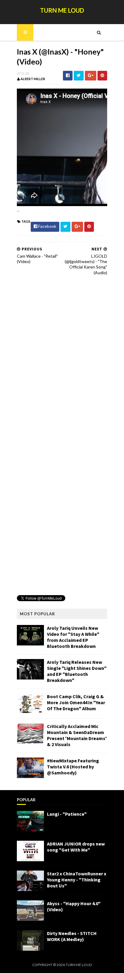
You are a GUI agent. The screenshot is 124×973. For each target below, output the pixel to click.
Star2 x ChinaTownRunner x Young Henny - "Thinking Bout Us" (76, 880)
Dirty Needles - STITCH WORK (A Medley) (72, 936)
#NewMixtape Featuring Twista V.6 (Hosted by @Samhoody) (73, 767)
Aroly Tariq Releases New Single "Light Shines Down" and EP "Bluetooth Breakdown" (77, 671)
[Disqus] (62, 356)
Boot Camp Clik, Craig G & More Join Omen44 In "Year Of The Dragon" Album (76, 702)
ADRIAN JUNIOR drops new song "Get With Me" (76, 847)
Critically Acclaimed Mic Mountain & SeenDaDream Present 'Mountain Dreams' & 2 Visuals (77, 735)
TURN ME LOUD (62, 10)
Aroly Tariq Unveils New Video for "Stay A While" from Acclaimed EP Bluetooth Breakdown (73, 637)
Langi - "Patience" (67, 814)
